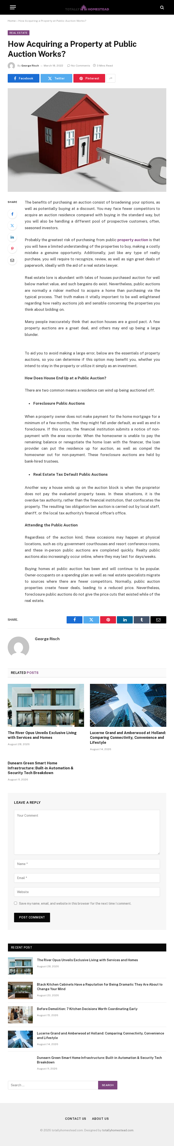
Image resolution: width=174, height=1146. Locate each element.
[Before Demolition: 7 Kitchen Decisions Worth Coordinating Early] (20, 1014)
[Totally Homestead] (87, 7)
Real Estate (19, 32)
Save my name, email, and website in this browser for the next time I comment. (75, 903)
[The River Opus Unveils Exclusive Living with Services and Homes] (46, 705)
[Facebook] (12, 214)
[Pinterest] (12, 248)
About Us (100, 1118)
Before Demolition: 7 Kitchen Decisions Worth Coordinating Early (87, 1009)
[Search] (161, 7)
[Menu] (13, 7)
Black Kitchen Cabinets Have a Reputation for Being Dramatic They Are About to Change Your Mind (99, 987)
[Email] (12, 260)
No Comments (80, 65)
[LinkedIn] (12, 237)
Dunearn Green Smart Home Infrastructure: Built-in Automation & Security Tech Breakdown (40, 768)
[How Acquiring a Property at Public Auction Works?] (87, 140)
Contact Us (75, 1118)
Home (12, 20)
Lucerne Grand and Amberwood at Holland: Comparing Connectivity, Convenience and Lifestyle (128, 738)
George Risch (30, 65)
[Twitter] (12, 225)
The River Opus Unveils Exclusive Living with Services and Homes (42, 735)
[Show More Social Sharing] (110, 78)
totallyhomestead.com (117, 1130)
